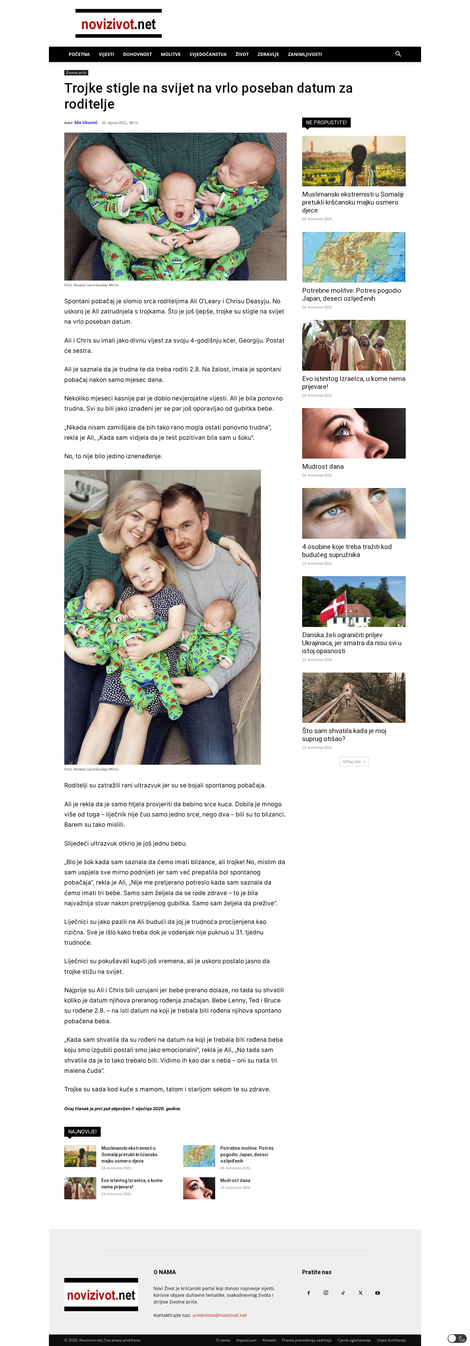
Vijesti (106, 54)
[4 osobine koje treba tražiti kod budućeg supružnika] (354, 513)
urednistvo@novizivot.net (219, 1315)
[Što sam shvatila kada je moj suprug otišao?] (354, 697)
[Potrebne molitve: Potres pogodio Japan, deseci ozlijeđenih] (199, 1156)
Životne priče (76, 72)
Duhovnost (137, 54)
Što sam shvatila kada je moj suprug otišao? (344, 735)
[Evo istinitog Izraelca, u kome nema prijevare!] (80, 1188)
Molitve (171, 54)
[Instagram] (325, 1293)
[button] (398, 55)
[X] (360, 1293)
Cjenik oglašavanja (354, 1340)
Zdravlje (268, 54)
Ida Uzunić (86, 122)
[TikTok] (343, 1293)
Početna (79, 54)
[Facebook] (308, 1293)
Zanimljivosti (305, 54)
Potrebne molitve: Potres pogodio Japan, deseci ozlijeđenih (247, 1155)
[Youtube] (377, 1293)
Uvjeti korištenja (391, 1340)
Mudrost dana (235, 1180)
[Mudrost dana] (199, 1188)
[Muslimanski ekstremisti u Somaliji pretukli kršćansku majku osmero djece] (80, 1156)
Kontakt (269, 1340)
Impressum (246, 1340)
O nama (223, 1340)
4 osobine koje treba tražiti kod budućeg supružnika (347, 551)
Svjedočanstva (208, 54)
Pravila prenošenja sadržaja (307, 1340)
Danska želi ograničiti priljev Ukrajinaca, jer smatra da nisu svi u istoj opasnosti (352, 643)
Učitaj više (352, 761)
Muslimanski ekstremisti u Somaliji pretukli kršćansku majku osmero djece (129, 1155)
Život (242, 54)
